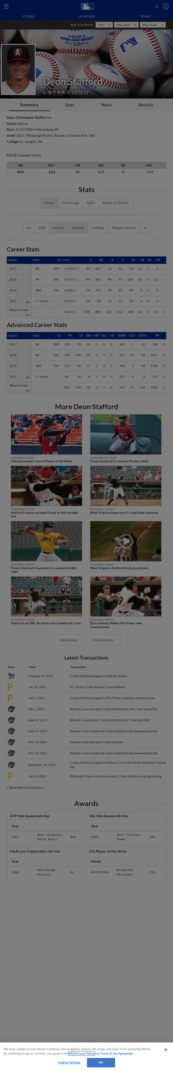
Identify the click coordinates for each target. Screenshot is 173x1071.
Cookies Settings (69, 1062)
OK (101, 1062)
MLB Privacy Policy (81, 1053)
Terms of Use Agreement (116, 1053)
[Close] (166, 1050)
